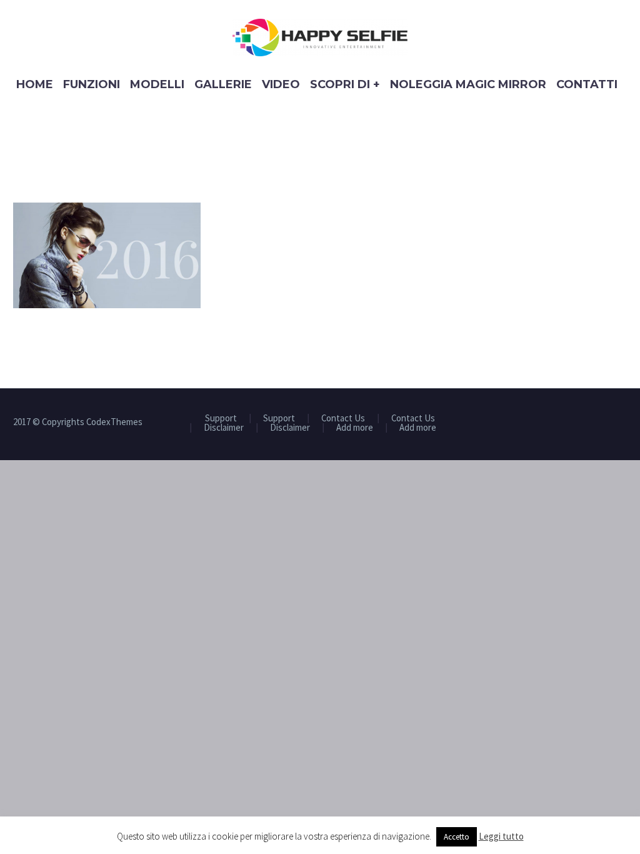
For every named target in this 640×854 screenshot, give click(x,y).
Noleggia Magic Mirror (468, 84)
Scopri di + (345, 84)
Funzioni (91, 84)
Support (221, 418)
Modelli (157, 84)
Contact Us (343, 418)
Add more (354, 428)
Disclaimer (224, 428)
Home (34, 84)
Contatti (587, 84)
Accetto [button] (456, 836)
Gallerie (223, 84)
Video (281, 84)
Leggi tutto (501, 836)
